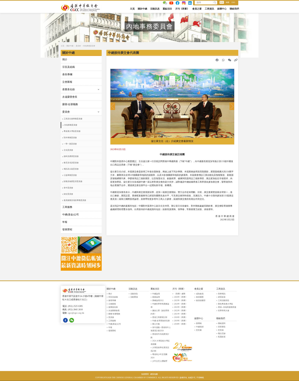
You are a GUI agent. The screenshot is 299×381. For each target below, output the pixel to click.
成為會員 (200, 294)
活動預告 (134, 294)
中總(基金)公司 (70, 214)
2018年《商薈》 (180, 324)
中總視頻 (200, 327)
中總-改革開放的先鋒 (161, 321)
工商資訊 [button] (209, 8)
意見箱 (221, 330)
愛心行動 (156, 324)
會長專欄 (67, 74)
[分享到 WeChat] (229, 60)
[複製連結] (235, 60)
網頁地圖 (154, 374)
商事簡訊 (221, 294)
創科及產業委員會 (71, 156)
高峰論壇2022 (158, 300)
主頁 (132, 8)
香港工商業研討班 (159, 317)
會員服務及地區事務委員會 (75, 200)
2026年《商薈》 (180, 297)
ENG (233, 2)
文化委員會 (68, 150)
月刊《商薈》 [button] (182, 8)
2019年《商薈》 (180, 321)
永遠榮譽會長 (69, 97)
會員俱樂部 (200, 300)
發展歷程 (67, 229)
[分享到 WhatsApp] (223, 60)
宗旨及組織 (68, 67)
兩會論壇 (156, 297)
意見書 (199, 330)
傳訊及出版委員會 (71, 169)
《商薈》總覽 (179, 294)
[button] (112, 106)
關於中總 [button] (142, 8)
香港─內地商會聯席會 (227, 307)
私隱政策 (221, 337)
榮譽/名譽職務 (70, 104)
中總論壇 (156, 294)
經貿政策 (221, 297)
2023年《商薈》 (180, 307)
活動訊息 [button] (155, 8)
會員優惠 (200, 297)
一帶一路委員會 (70, 144)
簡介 (64, 59)
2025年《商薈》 (180, 300)
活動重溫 (134, 297)
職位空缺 (221, 333)
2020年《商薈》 (180, 317)
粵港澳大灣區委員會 (72, 131)
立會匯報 (67, 82)
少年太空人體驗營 (159, 361)
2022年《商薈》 (180, 310)
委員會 (78, 46)
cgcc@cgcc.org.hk (76, 313)
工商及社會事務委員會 (73, 119)
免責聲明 (145, 374)
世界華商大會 (223, 310)
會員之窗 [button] (197, 8)
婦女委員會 (68, 194)
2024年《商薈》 (180, 304)
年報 (64, 222)
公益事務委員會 (70, 175)
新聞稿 (199, 323)
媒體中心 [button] (222, 8)
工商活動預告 (223, 300)
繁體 (221, 2)
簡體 (227, 2)
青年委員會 (68, 188)
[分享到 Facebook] (217, 60)
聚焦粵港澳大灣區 (225, 304)
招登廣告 (221, 327)
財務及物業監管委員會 (73, 181)
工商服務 (67, 207)
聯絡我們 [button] (234, 8)
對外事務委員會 (70, 138)
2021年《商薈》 (180, 314)
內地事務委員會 (89, 46)
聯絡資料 (221, 323)
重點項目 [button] (167, 8)
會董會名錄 (68, 89)
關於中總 (69, 46)
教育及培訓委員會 (71, 163)
